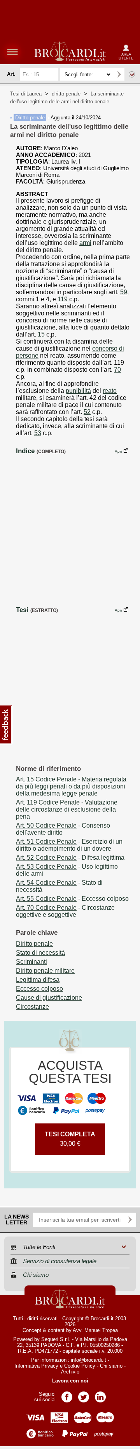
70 (117, 369)
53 (37, 433)
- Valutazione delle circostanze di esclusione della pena (66, 809)
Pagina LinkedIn (100, 1394)
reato (110, 390)
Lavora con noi (70, 1381)
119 (63, 299)
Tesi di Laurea (26, 94)
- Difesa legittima (70, 857)
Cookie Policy (79, 1366)
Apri (118, 451)
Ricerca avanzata (132, 74)
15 (41, 334)
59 (123, 292)
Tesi (22, 610)
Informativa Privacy (36, 1366)
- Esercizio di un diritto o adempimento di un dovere (69, 845)
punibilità (78, 390)
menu (12, 51)
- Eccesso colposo (72, 898)
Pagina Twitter (83, 1394)
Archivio (70, 1372)
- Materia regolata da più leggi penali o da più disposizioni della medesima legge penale (71, 786)
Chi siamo (111, 1366)
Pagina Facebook (66, 1394)
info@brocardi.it (88, 1360)
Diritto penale (30, 118)
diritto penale (66, 94)
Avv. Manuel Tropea (95, 1330)
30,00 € (70, 1139)
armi (85, 242)
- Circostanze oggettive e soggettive (65, 911)
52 (87, 412)
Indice (25, 451)
